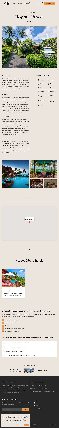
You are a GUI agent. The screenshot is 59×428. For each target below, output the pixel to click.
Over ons (32, 385)
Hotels (27, 12)
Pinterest (38, 405)
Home (24, 12)
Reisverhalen (33, 388)
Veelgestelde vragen (34, 391)
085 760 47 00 (42, 385)
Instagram (38, 408)
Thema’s (20, 3)
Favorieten (27, 3)
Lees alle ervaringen (42, 370)
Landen (13, 3)
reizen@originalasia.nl (44, 388)
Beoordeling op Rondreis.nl (16, 371)
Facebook (38, 403)
